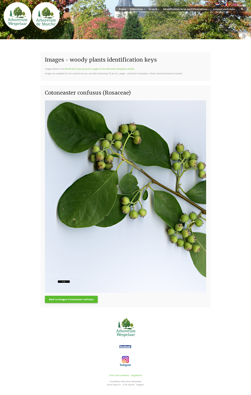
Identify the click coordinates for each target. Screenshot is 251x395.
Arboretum (136, 9)
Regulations (136, 375)
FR (230, 5)
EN (239, 5)
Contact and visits (224, 9)
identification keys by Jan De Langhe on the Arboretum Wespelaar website (99, 68)
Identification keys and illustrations (185, 9)
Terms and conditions (119, 375)
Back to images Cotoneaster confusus (71, 299)
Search (153, 9)
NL (221, 5)
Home (122, 9)
